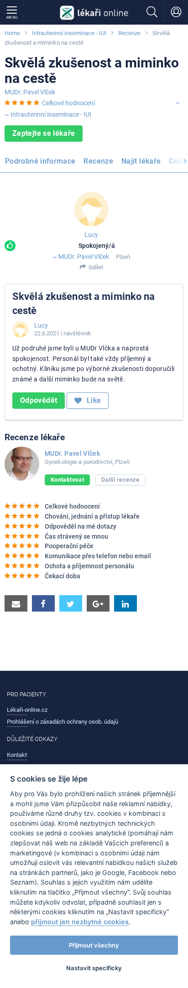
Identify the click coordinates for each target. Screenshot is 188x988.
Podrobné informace (40, 161)
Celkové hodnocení (68, 103)
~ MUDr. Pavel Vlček (80, 256)
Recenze (129, 33)
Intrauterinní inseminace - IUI (69, 33)
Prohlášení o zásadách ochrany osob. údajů (62, 721)
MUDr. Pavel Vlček (30, 92)
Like (93, 400)
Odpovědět (38, 400)
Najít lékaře (141, 161)
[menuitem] (42, 163)
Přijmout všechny (94, 945)
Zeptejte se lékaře (43, 133)
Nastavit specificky (94, 968)
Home (12, 33)
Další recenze (120, 479)
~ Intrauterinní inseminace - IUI (48, 114)
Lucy (91, 234)
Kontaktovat (67, 479)
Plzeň (123, 256)
